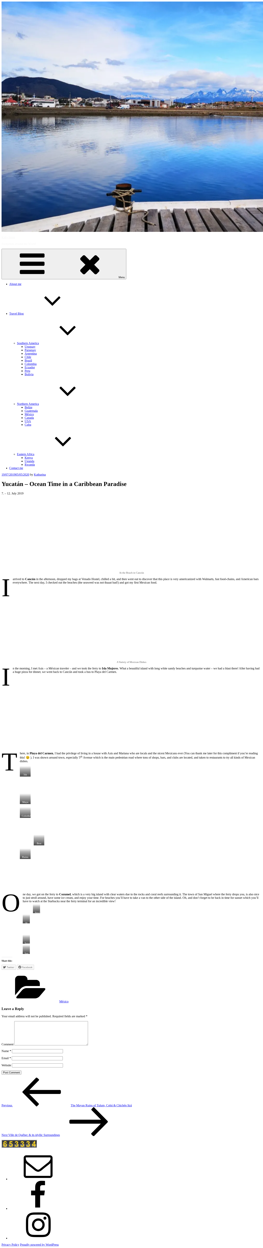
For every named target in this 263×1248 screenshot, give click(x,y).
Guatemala (31, 410)
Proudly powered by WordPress (39, 1244)
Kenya (29, 457)
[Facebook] (38, 1208)
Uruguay (30, 346)
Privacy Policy (10, 1244)
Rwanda (30, 464)
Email (6, 1058)
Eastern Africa (25, 454)
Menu (122, 277)
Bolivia (29, 374)
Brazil (28, 360)
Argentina (31, 353)
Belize (28, 407)
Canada (29, 417)
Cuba (28, 424)
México (29, 414)
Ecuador (30, 367)
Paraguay (30, 350)
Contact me (16, 468)
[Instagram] (38, 1238)
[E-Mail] (38, 1179)
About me (15, 284)
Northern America (28, 403)
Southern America (28, 343)
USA (28, 421)
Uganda (29, 461)
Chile (28, 357)
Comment (7, 1044)
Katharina (40, 474)
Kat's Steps (8, 237)
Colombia (31, 364)
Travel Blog (16, 313)
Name (6, 1051)
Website (6, 1065)
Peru (27, 370)
